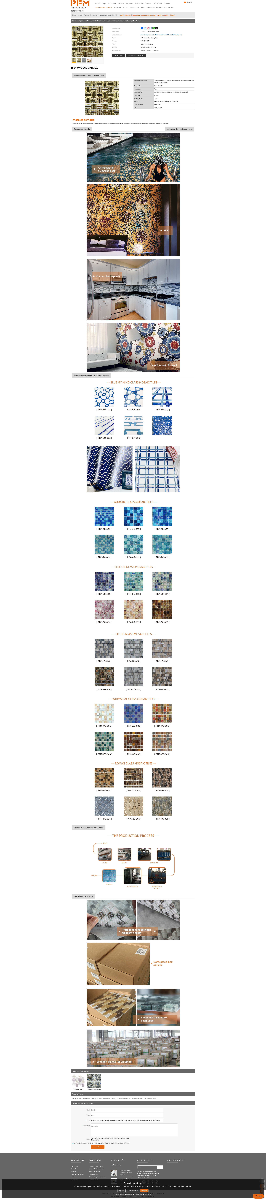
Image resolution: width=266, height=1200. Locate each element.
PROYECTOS (139, 3)
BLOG (143, 8)
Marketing (148, 1194)
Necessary (120, 1194)
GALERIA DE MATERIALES (103, 8)
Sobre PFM (74, 1166)
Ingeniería (117, 8)
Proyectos (129, 3)
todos (80, 15)
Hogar (104, 3)
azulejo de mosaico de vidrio (101, 1098)
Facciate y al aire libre (96, 1166)
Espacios (167, 3)
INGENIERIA (157, 3)
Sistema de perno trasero (97, 1177)
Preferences (138, 1194)
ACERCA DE (112, 3)
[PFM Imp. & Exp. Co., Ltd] (80, 3)
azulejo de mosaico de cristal (121, 1098)
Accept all (144, 1190)
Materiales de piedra (77, 1174)
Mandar (97, 1147)
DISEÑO (121, 3)
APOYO (125, 8)
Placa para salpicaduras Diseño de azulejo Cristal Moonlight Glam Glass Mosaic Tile (94, 1089)
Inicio (74, 15)
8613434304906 (150, 1175)
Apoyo (73, 1177)
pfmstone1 (145, 1177)
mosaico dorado (137, 1098)
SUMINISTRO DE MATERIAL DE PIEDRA (160, 8)
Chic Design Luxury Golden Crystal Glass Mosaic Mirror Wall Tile (161, 35)
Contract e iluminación (96, 1169)
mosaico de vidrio (150, 1098)
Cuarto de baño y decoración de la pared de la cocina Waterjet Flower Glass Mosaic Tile (78, 1089)
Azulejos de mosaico (90, 15)
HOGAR (97, 3)
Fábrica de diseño (94, 1171)
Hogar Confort (93, 1174)
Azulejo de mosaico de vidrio (108, 15)
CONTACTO (134, 8)
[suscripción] (160, 1167)
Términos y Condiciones (121, 1143)
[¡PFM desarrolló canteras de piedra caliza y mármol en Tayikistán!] (114, 1173)
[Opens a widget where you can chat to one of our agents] (258, 1196)
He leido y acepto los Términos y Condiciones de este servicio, (101, 1143)
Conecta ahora (118, 55)
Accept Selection (133, 1190)
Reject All (121, 1190)
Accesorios (95, 1140)
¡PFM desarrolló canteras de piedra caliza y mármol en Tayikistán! (126, 1171)
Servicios (148, 3)
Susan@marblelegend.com (150, 1173)
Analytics (129, 1194)
